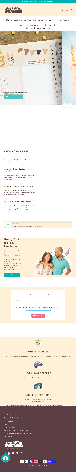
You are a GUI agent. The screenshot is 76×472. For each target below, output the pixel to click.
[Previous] (65, 105)
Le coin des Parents (10, 427)
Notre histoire (12, 275)
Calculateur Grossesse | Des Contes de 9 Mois (18, 433)
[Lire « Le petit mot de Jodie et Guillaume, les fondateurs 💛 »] (8, 224)
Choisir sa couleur (13, 97)
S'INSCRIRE (38, 316)
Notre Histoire (8, 421)
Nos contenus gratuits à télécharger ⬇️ (16, 430)
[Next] (70, 105)
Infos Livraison (8, 415)
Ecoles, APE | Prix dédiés (11, 418)
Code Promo (8, 436)
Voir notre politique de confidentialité (38, 310)
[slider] (41, 222)
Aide (5, 424)
